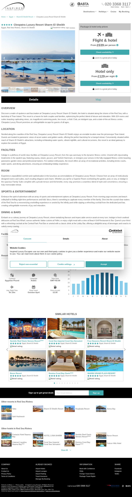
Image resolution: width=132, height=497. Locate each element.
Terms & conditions (7, 485)
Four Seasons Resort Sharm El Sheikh (104, 341)
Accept (104, 264)
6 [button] (67, 383)
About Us (4, 469)
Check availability (104, 52)
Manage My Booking (43, 479)
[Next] (124, 350)
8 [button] (72, 383)
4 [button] (62, 383)
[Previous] (7, 350)
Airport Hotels (40, 469)
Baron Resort (16, 373)
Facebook (118, 469)
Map (98, 99)
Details (33, 99)
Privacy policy (20, 485)
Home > (5, 17)
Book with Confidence (87, 469)
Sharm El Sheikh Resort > (26, 17)
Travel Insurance (41, 476)
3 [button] (59, 383)
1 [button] (54, 383)
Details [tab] (66, 239)
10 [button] (77, 383)
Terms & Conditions (8, 476)
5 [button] (64, 383)
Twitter (117, 474)
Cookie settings (64, 264)
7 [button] (70, 383)
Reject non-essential (28, 264)
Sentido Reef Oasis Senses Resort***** (26, 341)
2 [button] (57, 383)
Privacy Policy (6, 474)
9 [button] (75, 383)
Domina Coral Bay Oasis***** (61, 373)
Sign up (96, 393)
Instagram (118, 471)
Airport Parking (41, 474)
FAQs (81, 471)
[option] (27, 349)
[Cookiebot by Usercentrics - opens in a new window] (111, 231)
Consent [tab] (27, 239)
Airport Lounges (41, 471)
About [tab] (105, 239)
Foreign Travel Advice (87, 474)
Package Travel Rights (87, 476)
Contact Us (5, 471)
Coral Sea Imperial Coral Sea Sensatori (65, 341)
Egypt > (12, 17)
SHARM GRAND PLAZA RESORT (101, 373)
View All (64, 450)
